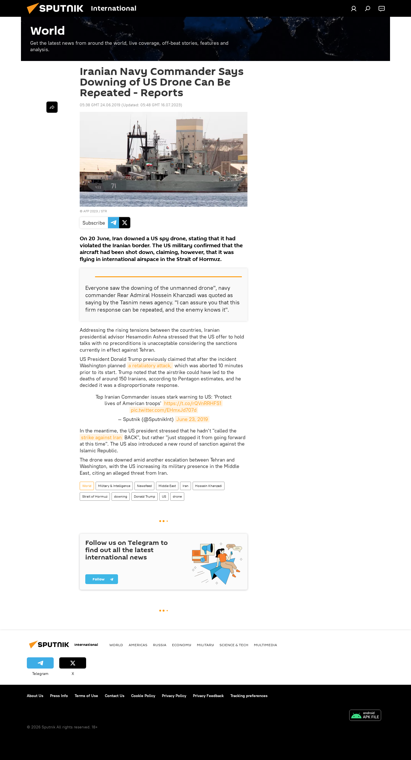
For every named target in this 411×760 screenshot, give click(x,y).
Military (205, 644)
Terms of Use (86, 695)
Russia (159, 644)
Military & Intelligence (114, 486)
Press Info (59, 695)
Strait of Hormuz (94, 496)
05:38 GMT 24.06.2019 (100, 104)
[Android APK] (365, 716)
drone (177, 496)
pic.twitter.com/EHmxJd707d (164, 410)
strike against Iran (101, 437)
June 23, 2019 (192, 419)
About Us (35, 695)
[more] (52, 107)
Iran (185, 486)
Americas (138, 644)
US (164, 496)
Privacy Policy (174, 695)
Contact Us (114, 695)
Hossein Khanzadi (208, 486)
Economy (181, 644)
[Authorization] (353, 8)
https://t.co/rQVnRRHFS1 (192, 403)
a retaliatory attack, (150, 365)
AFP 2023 (90, 211)
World (86, 486)
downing (120, 496)
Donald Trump (144, 496)
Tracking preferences (249, 695)
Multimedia (265, 644)
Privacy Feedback (208, 695)
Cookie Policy (143, 695)
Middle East (167, 486)
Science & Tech (233, 644)
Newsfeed (144, 486)
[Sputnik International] (57, 15)
